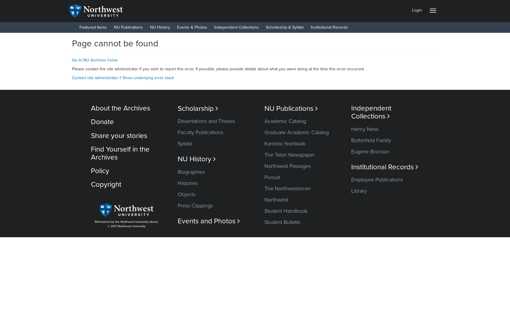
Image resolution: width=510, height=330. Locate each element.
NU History (160, 27)
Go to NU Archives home (95, 60)
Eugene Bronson (370, 151)
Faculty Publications (200, 132)
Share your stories (119, 135)
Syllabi (185, 143)
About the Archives (120, 108)
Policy (100, 171)
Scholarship (198, 108)
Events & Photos (192, 27)
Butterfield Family (371, 140)
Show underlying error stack (148, 77)
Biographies (191, 172)
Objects (186, 194)
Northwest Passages (287, 166)
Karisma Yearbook (284, 143)
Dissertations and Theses (206, 121)
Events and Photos (209, 221)
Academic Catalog (285, 121)
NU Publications (128, 27)
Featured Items (93, 27)
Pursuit (272, 177)
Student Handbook (286, 211)
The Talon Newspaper (289, 155)
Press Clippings (195, 205)
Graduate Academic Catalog (296, 132)
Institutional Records (329, 27)
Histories (188, 183)
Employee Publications (377, 179)
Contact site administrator (95, 77)
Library (359, 191)
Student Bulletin (282, 222)
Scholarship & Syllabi (285, 27)
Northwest (276, 199)
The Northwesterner (287, 188)
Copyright (106, 184)
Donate (102, 122)
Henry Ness (364, 129)
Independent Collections (236, 27)
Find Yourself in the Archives (120, 153)
